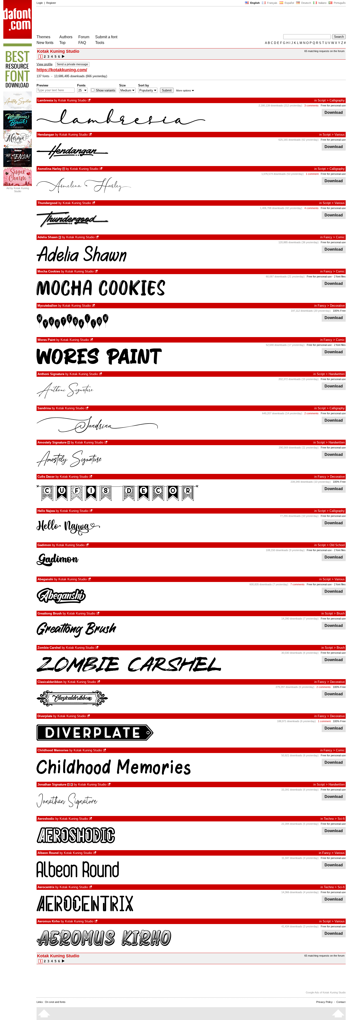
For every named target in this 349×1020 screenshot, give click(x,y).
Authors (65, 37)
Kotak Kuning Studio (72, 100)
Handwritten (337, 374)
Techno (329, 818)
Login (40, 2)
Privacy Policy (324, 1002)
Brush (341, 613)
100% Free (339, 310)
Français (272, 2)
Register (51, 2)
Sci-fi (341, 818)
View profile (44, 64)
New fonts (45, 43)
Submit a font (106, 37)
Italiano (322, 2)
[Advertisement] (123, 21)
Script (322, 100)
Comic (340, 237)
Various (340, 134)
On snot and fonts (55, 1002)
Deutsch (306, 2)
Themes (43, 37)
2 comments (311, 413)
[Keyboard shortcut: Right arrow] (63, 56)
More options (183, 90)
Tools (99, 43)
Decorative (337, 305)
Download (334, 112)
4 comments (311, 208)
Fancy (328, 237)
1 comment (312, 173)
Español (289, 2)
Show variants (105, 90)
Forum (83, 37)
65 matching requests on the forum (324, 51)
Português (339, 2)
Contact (340, 1002)
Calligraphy (337, 100)
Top (62, 43)
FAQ (82, 43)
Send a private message (72, 64)
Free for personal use (333, 105)
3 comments (311, 105)
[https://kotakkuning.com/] (89, 100)
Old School (337, 545)
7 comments (297, 584)
